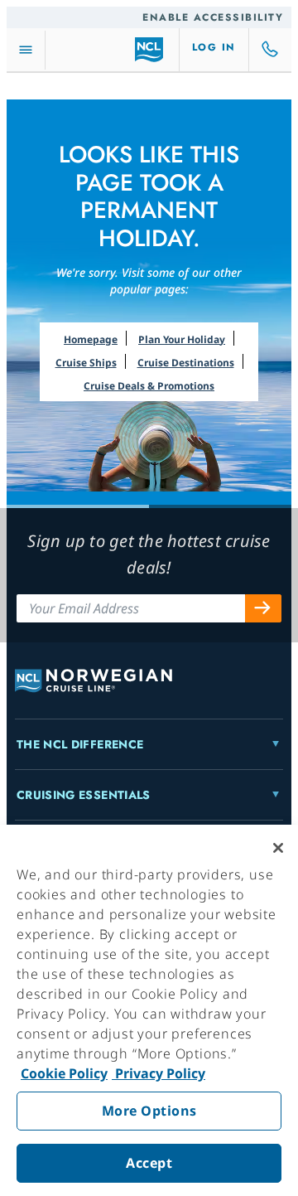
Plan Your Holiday (181, 339)
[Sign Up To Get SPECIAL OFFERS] (263, 608)
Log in (214, 47)
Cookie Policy (64, 1073)
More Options (149, 1111)
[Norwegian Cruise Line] (149, 49)
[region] (149, 1010)
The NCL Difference (80, 744)
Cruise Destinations (185, 363)
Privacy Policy (158, 1073)
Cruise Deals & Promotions (149, 386)
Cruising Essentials (84, 795)
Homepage (91, 339)
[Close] (278, 848)
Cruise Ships (86, 363)
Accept (149, 1163)
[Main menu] (26, 50)
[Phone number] (270, 49)
